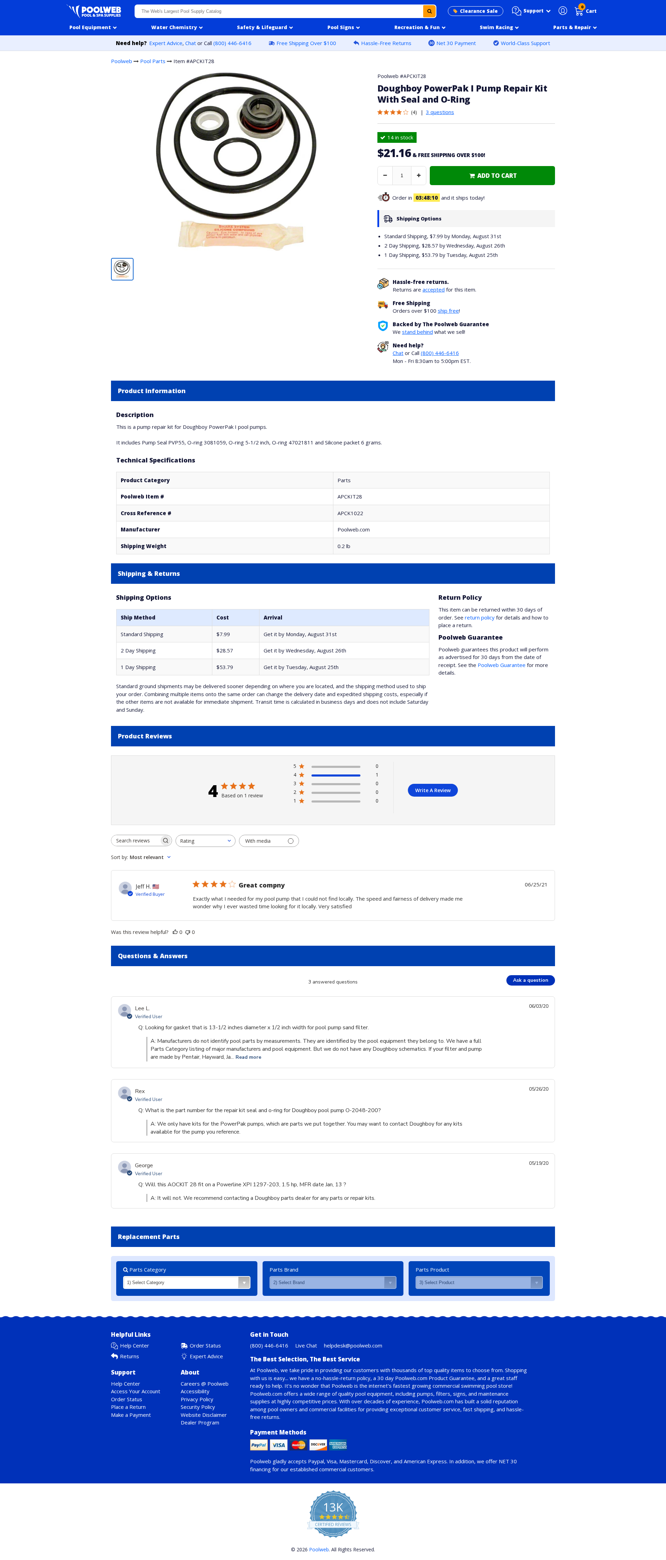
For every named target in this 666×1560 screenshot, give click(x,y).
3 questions (440, 112)
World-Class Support (525, 43)
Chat (190, 43)
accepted (433, 289)
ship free (448, 310)
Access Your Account (135, 1391)
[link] (492, 175)
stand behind (417, 331)
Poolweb (121, 61)
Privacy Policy (197, 1399)
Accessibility (195, 1391)
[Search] (429, 11)
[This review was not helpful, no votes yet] (187, 931)
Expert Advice (165, 43)
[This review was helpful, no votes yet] (175, 931)
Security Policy (198, 1406)
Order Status (205, 1345)
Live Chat (306, 1345)
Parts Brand (284, 1269)
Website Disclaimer (204, 1414)
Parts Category (147, 1269)
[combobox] (285, 11)
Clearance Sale (479, 11)
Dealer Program (200, 1422)
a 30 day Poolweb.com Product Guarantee (424, 1378)
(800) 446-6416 (232, 43)
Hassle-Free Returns (386, 43)
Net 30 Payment (456, 43)
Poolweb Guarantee (502, 664)
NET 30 (508, 1461)
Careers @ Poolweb (205, 1383)
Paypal (316, 1461)
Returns (129, 1356)
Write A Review (433, 790)
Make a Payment (131, 1414)
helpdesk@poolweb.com (353, 1345)
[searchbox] (135, 840)
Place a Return (128, 1406)
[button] (531, 11)
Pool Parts (152, 61)
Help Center (134, 1345)
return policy (480, 617)
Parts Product (432, 1269)
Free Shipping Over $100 (306, 43)
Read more (248, 1057)
